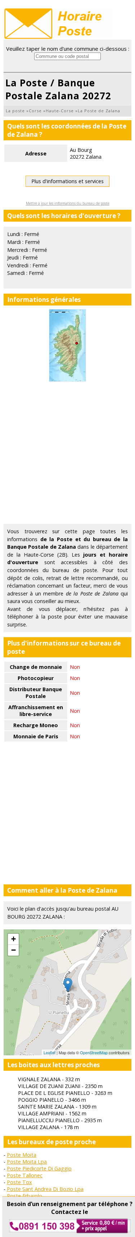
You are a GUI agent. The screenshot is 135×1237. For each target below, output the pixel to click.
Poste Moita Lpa (27, 1161)
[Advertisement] (67, 452)
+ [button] (13, 938)
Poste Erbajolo (24, 1195)
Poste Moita (21, 1154)
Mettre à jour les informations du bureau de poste (67, 203)
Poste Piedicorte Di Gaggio (39, 1168)
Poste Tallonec (24, 1175)
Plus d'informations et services (67, 181)
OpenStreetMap (94, 1052)
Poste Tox (19, 1182)
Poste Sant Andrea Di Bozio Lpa (45, 1189)
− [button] (13, 950)
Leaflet (49, 1052)
